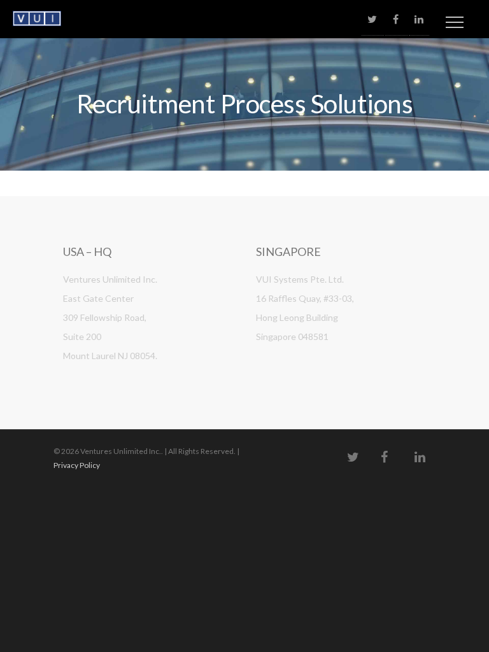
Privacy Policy (76, 465)
